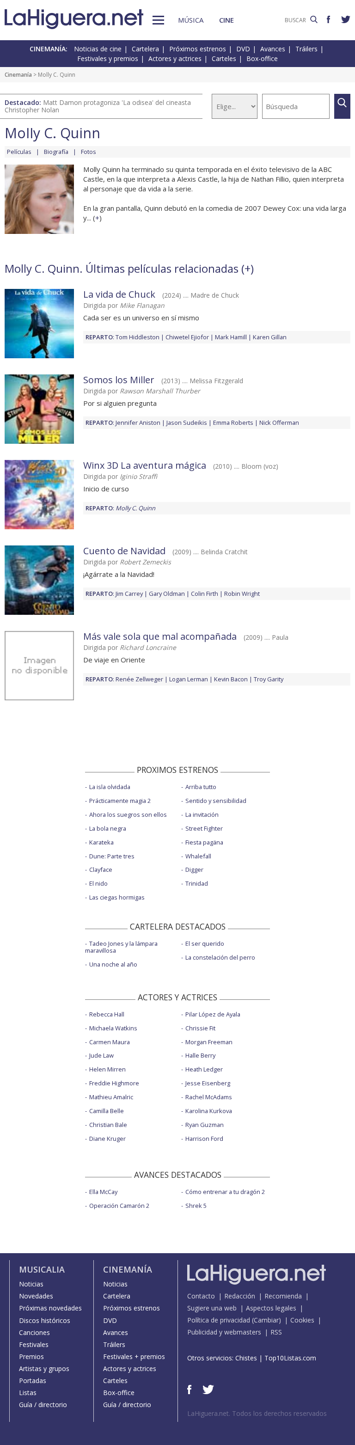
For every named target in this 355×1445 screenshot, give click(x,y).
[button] (158, 20)
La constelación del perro (220, 957)
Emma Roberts (233, 422)
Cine (226, 19)
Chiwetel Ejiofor (187, 337)
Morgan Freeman (209, 1042)
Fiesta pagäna (204, 842)
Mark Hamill (231, 337)
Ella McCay (103, 1192)
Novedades (36, 1296)
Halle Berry (200, 1055)
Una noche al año (113, 964)
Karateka (101, 842)
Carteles (224, 58)
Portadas (32, 1380)
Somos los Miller (118, 379)
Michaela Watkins (113, 1028)
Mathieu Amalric (111, 1097)
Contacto (201, 1296)
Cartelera (145, 48)
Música (190, 19)
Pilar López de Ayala (212, 1014)
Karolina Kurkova (208, 1111)
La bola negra (107, 828)
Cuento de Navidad (124, 551)
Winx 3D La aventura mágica (145, 465)
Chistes (246, 1357)
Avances (272, 48)
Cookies (302, 1320)
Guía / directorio (43, 1404)
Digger (194, 869)
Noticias (31, 1284)
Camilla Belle (106, 1111)
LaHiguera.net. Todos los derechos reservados (257, 1413)
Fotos (88, 151)
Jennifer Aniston (138, 422)
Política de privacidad (218, 1320)
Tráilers (306, 48)
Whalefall (198, 856)
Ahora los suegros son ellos (128, 814)
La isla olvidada (109, 787)
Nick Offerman (279, 422)
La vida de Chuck (119, 294)
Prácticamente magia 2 (120, 800)
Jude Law (101, 1055)
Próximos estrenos (197, 48)
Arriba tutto (200, 787)
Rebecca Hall (106, 1014)
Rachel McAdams (208, 1097)
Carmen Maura (109, 1042)
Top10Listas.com (290, 1357)
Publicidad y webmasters (224, 1332)
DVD (243, 48)
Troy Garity (268, 679)
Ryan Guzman (204, 1124)
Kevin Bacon (231, 679)
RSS (276, 1332)
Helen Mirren (107, 1069)
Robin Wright (242, 593)
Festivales (34, 1344)
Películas (19, 151)
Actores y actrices (175, 58)
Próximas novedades (50, 1308)
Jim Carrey (129, 593)
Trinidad (196, 883)
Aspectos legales (271, 1308)
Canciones (34, 1332)
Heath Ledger (204, 1069)
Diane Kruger (107, 1138)
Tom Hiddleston (137, 337)
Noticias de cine (98, 48)
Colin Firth (204, 593)
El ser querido (204, 943)
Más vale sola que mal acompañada (160, 636)
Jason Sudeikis (186, 422)
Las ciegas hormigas (117, 897)
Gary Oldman (167, 593)
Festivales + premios (134, 1356)
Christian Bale (108, 1124)
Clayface (100, 869)
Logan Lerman (188, 679)
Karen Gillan (270, 337)
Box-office (262, 58)
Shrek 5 (196, 1205)
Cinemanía (18, 75)
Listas (28, 1392)
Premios (31, 1356)
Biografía (56, 151)
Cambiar (266, 1320)
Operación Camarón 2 (119, 1205)
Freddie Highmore (114, 1083)
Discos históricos (44, 1320)
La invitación (202, 814)
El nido (98, 883)
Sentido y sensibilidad (215, 800)
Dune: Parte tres (112, 856)
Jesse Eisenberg (207, 1083)
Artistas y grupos (44, 1368)
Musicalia (42, 1269)
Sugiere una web (212, 1308)
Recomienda (283, 1296)
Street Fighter (204, 828)
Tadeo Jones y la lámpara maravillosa (121, 947)
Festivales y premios (107, 58)
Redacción (239, 1296)
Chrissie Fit (200, 1028)
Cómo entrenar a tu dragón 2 (225, 1192)
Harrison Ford (204, 1138)
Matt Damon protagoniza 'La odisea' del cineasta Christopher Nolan (98, 106)
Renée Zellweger (139, 679)
